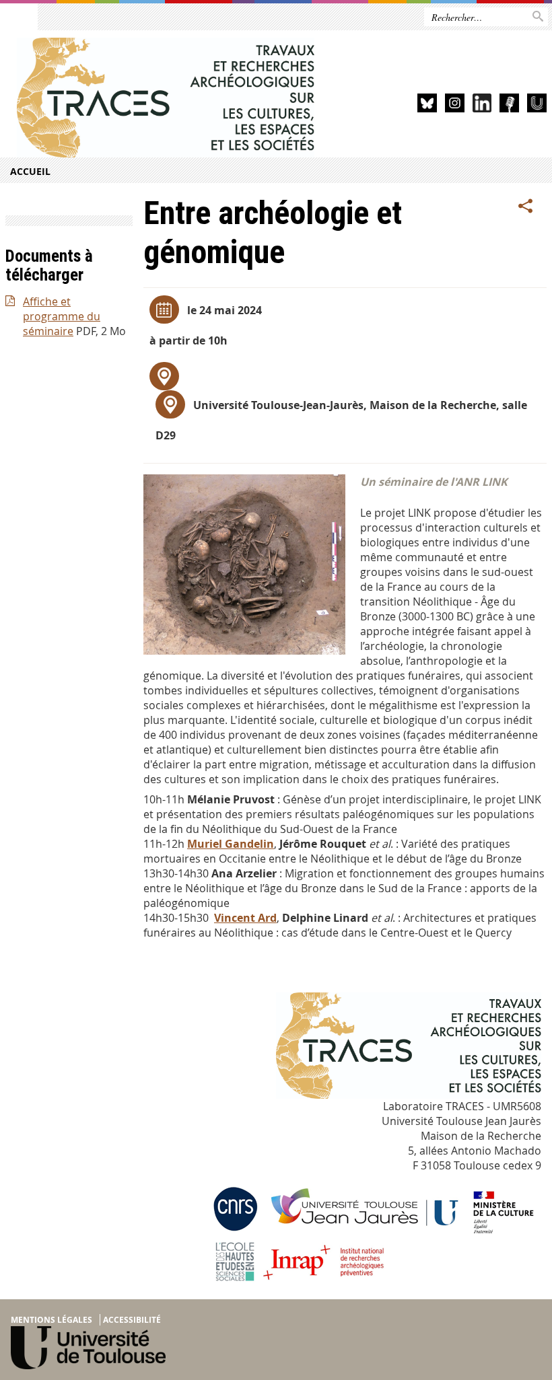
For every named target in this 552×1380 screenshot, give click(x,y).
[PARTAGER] (526, 206)
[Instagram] (454, 105)
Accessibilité (132, 1319)
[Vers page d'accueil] (166, 97)
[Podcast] (509, 105)
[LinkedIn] (482, 105)
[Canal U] (537, 105)
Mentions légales (51, 1319)
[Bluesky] (427, 105)
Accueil (30, 171)
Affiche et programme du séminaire (61, 316)
